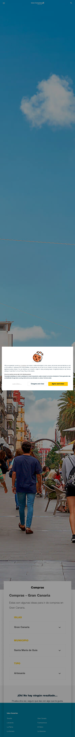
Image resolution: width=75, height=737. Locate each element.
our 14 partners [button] (22, 365)
